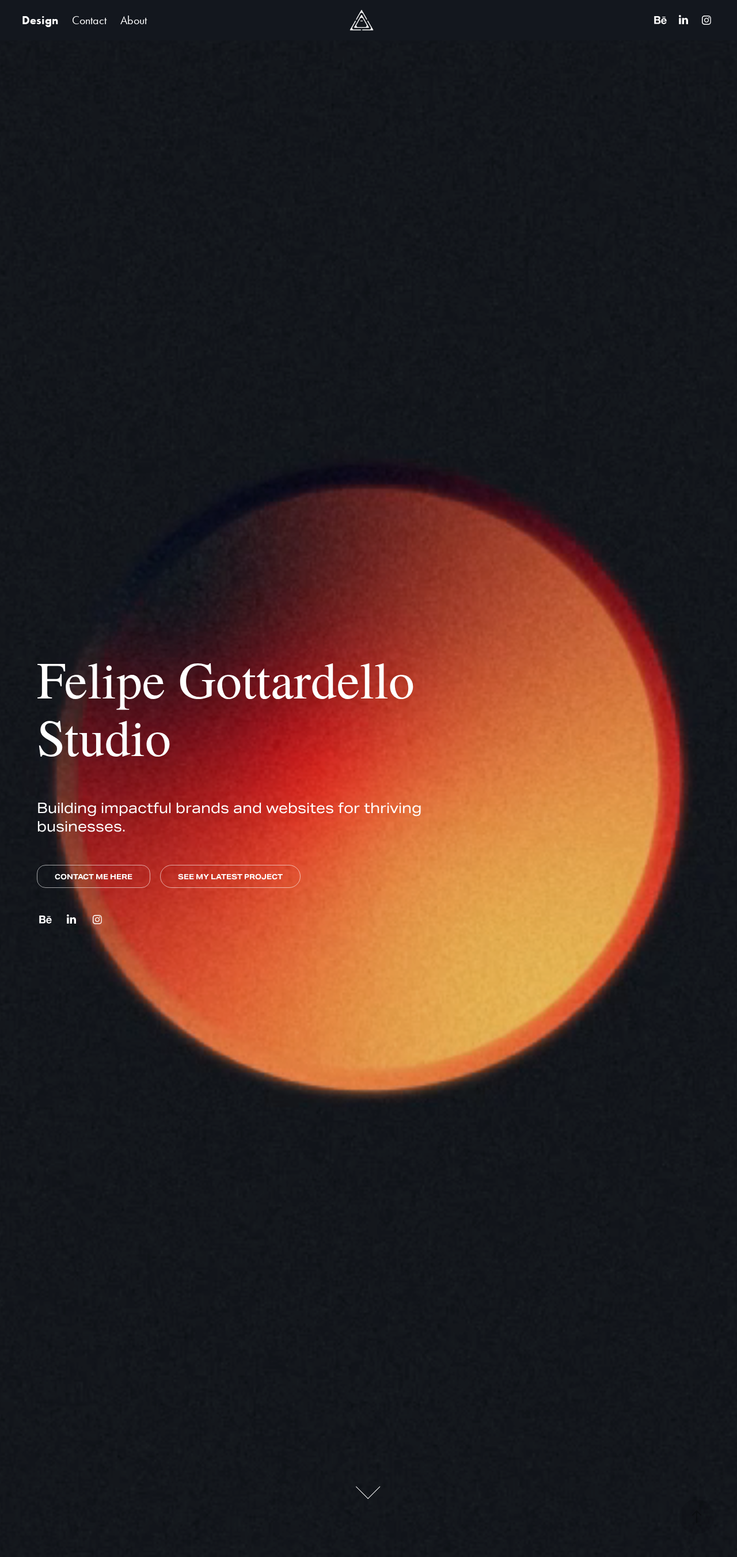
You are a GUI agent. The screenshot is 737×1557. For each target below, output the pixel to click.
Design (40, 20)
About (133, 20)
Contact (89, 20)
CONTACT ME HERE (93, 876)
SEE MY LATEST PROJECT (230, 876)
